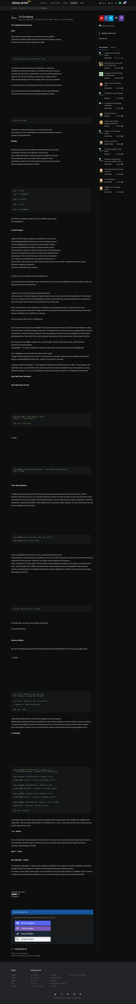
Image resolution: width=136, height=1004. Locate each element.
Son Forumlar (103, 47)
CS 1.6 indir (34, 975)
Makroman (53, 986)
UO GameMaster (109, 179)
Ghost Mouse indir (56, 978)
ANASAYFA (43, 3)
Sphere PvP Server (110, 113)
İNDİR (82, 3)
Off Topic (106, 126)
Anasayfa (14, 8)
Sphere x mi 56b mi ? (111, 141)
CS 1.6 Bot (34, 980)
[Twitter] (111, 18)
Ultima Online (108, 58)
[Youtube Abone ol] (55, 994)
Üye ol (103, 3)
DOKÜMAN (73, 3)
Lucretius (23, 19)
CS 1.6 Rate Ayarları (37, 986)
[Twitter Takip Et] (67, 994)
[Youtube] (101, 18)
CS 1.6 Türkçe (35, 978)
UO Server (53, 975)
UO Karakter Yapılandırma (77, 975)
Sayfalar (113, 47)
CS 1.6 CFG (34, 983)
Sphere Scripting (108, 144)
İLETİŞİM (13, 986)
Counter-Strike (32, 8)
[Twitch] (121, 18)
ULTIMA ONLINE (55, 3)
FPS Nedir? (53, 980)
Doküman (23, 8)
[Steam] (116, 18)
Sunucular (107, 68)
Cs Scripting (26, 16)
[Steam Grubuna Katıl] (74, 994)
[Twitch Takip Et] (80, 994)
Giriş (111, 3)
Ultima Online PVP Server (58, 983)
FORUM (65, 3)
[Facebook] (106, 18)
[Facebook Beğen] (61, 994)
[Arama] (116, 3)
